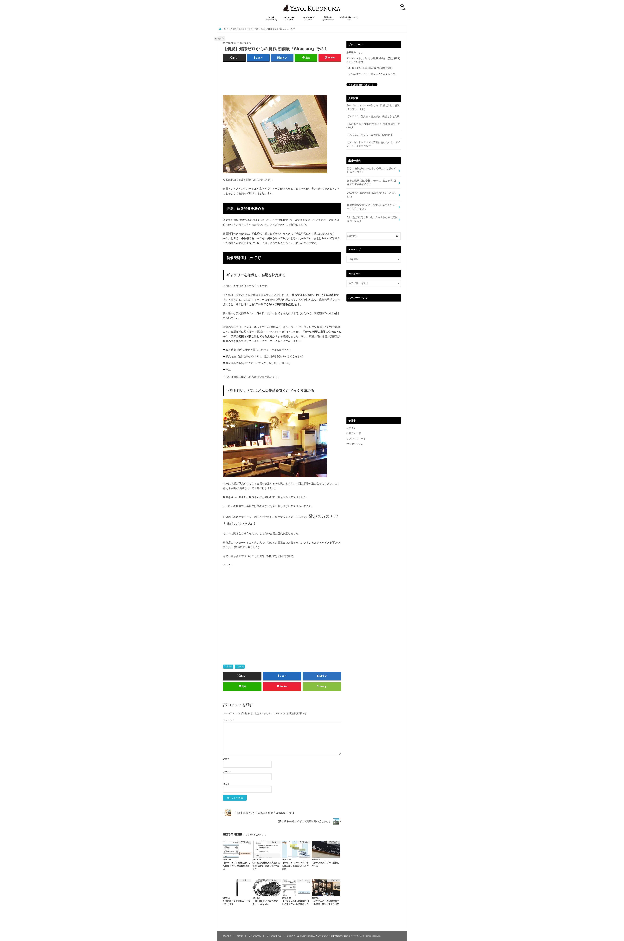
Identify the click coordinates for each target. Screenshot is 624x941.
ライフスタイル (308, 18)
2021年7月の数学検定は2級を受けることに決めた (371, 195)
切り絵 (271, 18)
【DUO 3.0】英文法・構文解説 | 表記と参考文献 (372, 116)
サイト (226, 784)
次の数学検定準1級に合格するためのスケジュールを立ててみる (372, 207)
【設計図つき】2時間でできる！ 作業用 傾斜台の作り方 (373, 126)
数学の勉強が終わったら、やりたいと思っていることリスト (371, 170)
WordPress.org (354, 444)
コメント (228, 720)
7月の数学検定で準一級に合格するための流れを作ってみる (372, 219)
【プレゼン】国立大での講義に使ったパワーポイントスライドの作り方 (373, 144)
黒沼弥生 (328, 18)
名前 (226, 759)
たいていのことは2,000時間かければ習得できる (338, 936)
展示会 (229, 666)
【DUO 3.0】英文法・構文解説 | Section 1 (369, 135)
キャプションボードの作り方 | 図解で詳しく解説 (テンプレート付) (373, 107)
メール (227, 771)
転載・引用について (349, 18)
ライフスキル (289, 18)
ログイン (351, 427)
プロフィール (293, 936)
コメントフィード (356, 438)
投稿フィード (353, 433)
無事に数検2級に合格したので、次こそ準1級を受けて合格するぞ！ (371, 182)
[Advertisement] (282, 81)
